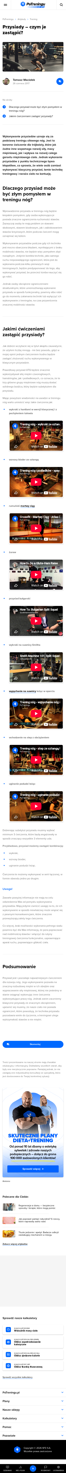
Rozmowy (45, 1470)
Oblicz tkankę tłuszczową (28, 1365)
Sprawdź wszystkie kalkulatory (18, 1377)
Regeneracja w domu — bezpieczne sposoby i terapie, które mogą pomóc (37, 1206)
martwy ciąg (28, 506)
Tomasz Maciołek (24, 80)
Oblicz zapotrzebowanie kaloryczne (27, 1342)
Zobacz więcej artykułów (15, 1244)
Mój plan (20, 1470)
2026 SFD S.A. (43, 1448)
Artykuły (22, 19)
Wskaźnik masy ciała (26, 1329)
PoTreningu (8, 19)
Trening (33, 19)
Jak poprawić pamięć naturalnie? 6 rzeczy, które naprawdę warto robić (39, 1220)
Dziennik (7, 1470)
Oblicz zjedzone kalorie (27, 1354)
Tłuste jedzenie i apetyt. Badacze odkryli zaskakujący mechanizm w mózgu (39, 1233)
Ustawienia (58, 1470)
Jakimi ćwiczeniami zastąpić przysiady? (31, 116)
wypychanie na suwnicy (22, 691)
